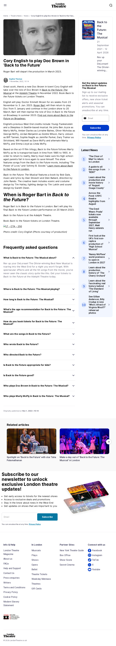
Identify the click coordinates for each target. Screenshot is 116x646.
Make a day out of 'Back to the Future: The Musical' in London (82, 459)
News (26, 16)
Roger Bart (39, 105)
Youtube (96, 569)
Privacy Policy (94, 137)
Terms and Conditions (14, 587)
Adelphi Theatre (28, 93)
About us (7, 558)
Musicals (36, 550)
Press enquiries (11, 577)
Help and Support (12, 568)
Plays (34, 555)
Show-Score (66, 560)
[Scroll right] (108, 441)
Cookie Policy (10, 597)
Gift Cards (37, 588)
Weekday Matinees (41, 579)
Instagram (97, 555)
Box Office (65, 555)
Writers (7, 582)
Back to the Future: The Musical (102, 29)
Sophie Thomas (15, 79)
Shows (35, 560)
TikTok (95, 560)
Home (5, 16)
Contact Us (8, 573)
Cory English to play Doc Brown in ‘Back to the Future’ (53, 16)
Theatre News (16, 16)
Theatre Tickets (39, 574)
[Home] (58, 5)
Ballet (34, 569)
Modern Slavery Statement (11, 603)
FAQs (6, 563)
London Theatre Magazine (11, 552)
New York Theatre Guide (72, 550)
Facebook (97, 550)
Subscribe (95, 128)
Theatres (36, 583)
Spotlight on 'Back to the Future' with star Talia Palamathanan (31, 459)
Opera (35, 564)
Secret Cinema (67, 564)
